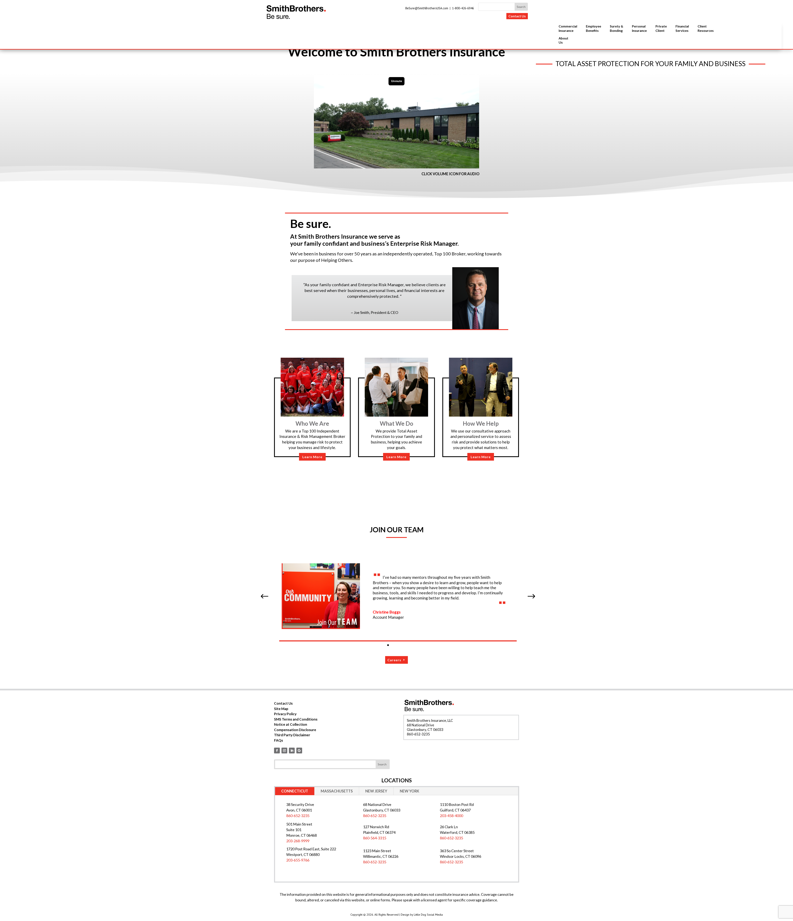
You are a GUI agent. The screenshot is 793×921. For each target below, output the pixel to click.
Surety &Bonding (616, 28)
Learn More (312, 457)
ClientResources (706, 28)
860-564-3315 (374, 838)
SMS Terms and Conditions (295, 719)
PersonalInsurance (639, 28)
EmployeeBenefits (593, 28)
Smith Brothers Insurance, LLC (430, 720)
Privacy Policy (285, 714)
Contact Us (517, 16)
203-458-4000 (451, 815)
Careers (394, 660)
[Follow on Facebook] (277, 750)
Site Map (281, 709)
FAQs (278, 740)
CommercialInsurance (568, 28)
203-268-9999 (297, 841)
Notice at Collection (290, 724)
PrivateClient (661, 28)
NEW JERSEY (376, 791)
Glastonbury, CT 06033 (425, 729)
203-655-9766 (297, 860)
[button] (265, 597)
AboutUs (563, 40)
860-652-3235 (418, 734)
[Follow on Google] (299, 750)
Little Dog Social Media (428, 914)
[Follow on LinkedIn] (292, 750)
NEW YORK (409, 791)
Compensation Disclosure (295, 730)
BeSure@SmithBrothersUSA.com (426, 8)
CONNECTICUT (294, 791)
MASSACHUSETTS (337, 791)
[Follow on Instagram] (284, 750)
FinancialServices (682, 28)
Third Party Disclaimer (292, 735)
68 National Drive (420, 725)
